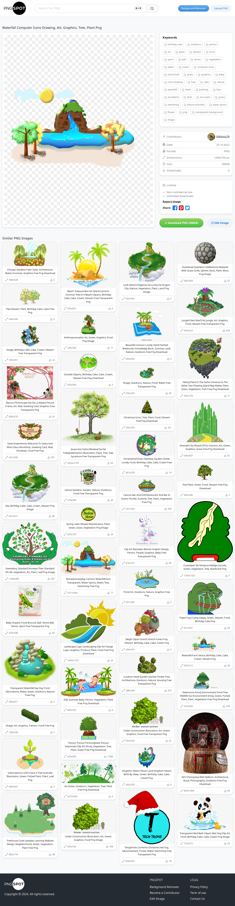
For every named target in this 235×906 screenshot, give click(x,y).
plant (181, 51)
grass (190, 74)
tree (193, 82)
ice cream (204, 97)
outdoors (195, 44)
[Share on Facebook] (175, 208)
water (170, 67)
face (218, 89)
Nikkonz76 (222, 136)
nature (220, 82)
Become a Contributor (165, 893)
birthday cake (174, 44)
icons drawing (175, 82)
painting (203, 89)
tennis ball (173, 74)
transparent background (209, 112)
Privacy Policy (199, 887)
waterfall (172, 89)
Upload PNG (221, 8)
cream (185, 67)
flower (171, 112)
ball (183, 59)
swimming (173, 104)
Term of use (198, 893)
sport (170, 59)
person (213, 44)
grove (221, 97)
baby (221, 74)
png (184, 112)
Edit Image (221, 223)
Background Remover (193, 8)
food (211, 51)
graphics (206, 74)
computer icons (205, 67)
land (189, 97)
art (169, 51)
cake (206, 82)
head (188, 89)
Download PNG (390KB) (182, 223)
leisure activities (196, 104)
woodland (173, 97)
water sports (219, 104)
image (170, 119)
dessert (196, 51)
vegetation (214, 59)
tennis (197, 59)
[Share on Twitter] (187, 208)
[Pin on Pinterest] (181, 208)
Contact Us (197, 899)
